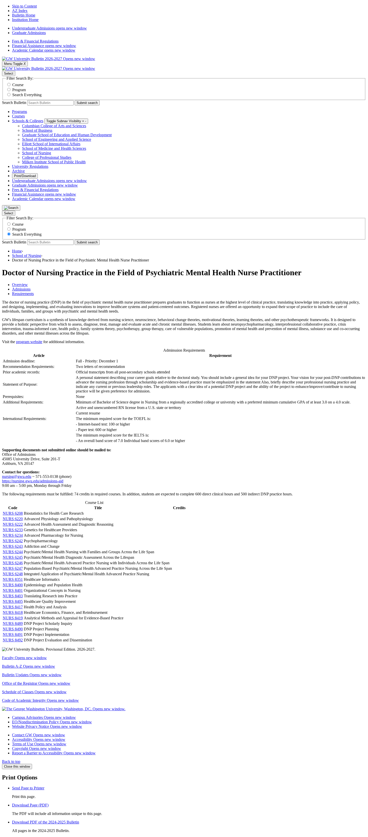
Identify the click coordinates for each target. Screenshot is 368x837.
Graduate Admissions (29, 33)
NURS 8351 (13, 579)
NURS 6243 (13, 546)
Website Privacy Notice (47, 726)
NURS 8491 (13, 634)
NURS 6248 (13, 574)
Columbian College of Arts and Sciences (54, 126)
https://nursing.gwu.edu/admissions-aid (32, 481)
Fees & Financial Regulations (35, 41)
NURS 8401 (13, 590)
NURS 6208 (13, 513)
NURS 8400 (13, 585)
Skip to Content (24, 6)
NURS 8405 (13, 601)
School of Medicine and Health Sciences (54, 148)
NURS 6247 (13, 568)
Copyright (36, 748)
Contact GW (38, 735)
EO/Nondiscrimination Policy (52, 722)
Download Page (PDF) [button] (30, 805)
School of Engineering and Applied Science (56, 139)
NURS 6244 (13, 552)
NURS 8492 (13, 640)
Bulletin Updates (32, 675)
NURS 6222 (13, 524)
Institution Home (25, 20)
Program (19, 90)
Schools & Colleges (27, 121)
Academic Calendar (43, 50)
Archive (18, 171)
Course (18, 85)
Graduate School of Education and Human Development (67, 135)
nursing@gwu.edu (16, 476)
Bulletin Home (23, 15)
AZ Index (20, 11)
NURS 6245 (13, 557)
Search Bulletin (14, 102)
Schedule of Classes (34, 692)
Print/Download (25, 176)
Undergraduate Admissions (49, 28)
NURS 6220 (13, 519)
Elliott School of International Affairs (51, 144)
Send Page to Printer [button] (28, 788)
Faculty (24, 658)
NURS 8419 (13, 618)
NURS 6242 (13, 541)
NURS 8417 (13, 607)
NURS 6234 (13, 535)
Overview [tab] (20, 285)
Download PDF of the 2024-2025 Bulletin (45, 822)
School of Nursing (36, 153)
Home (17, 251)
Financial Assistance (44, 46)
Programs (19, 111)
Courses (18, 116)
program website (29, 342)
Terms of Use (39, 744)
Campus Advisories (44, 717)
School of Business (37, 130)
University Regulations (30, 166)
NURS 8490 (13, 629)
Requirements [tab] (23, 294)
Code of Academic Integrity (40, 700)
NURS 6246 (13, 563)
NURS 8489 (13, 623)
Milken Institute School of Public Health (54, 162)
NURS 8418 (13, 612)
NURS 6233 (13, 530)
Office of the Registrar (36, 683)
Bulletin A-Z (28, 666)
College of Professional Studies (46, 157)
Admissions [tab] (21, 289)
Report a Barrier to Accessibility (54, 753)
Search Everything (27, 95)
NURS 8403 (13, 596)
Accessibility (38, 739)
